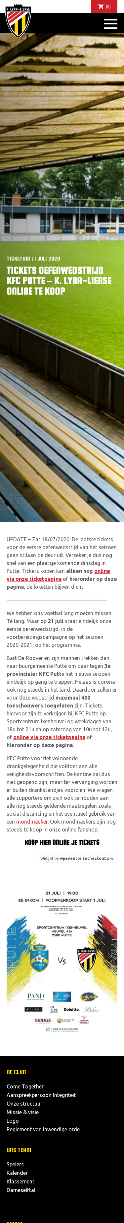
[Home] (18, 21)
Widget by (77, 858)
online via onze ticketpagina (49, 737)
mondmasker (32, 822)
